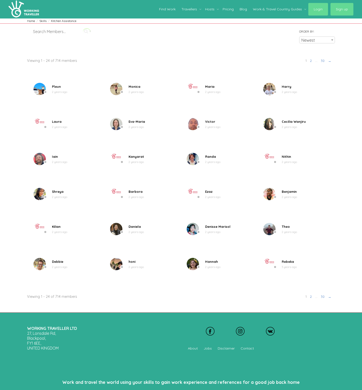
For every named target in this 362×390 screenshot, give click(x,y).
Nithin (286, 157)
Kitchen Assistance (63, 21)
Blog (243, 9)
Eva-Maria (137, 122)
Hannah (211, 262)
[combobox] (317, 39)
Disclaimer (226, 348)
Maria (209, 87)
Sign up (342, 9)
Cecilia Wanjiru (294, 122)
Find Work (167, 9)
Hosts (210, 9)
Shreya (58, 192)
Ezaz (209, 192)
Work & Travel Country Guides (278, 9)
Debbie (57, 262)
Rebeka (288, 262)
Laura (57, 122)
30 (323, 61)
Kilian (56, 227)
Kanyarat (136, 157)
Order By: (306, 31)
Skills (43, 21)
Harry (286, 87)
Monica (134, 87)
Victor (210, 122)
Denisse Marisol (217, 227)
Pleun (56, 87)
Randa (210, 157)
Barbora (136, 192)
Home (31, 21)
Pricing (228, 9)
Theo (286, 227)
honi (132, 262)
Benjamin (289, 192)
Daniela (135, 227)
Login (318, 9)
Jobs (208, 348)
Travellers (189, 9)
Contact (247, 348)
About (193, 348)
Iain (55, 157)
